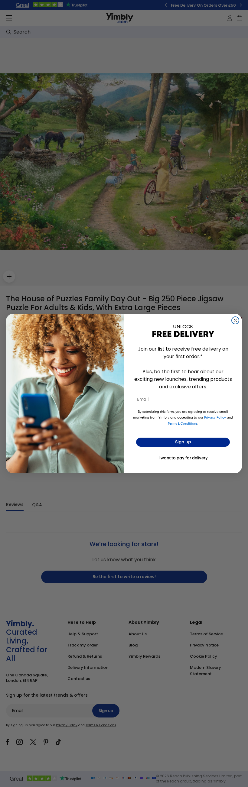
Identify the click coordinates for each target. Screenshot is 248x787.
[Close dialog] (235, 320)
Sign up (183, 442)
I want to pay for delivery (183, 458)
